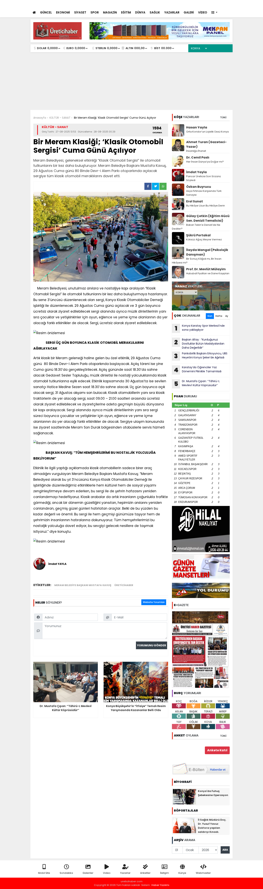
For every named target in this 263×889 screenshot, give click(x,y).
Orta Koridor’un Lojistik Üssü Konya (207, 131)
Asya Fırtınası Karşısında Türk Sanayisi (204, 193)
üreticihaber (123, 585)
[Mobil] (172, 4)
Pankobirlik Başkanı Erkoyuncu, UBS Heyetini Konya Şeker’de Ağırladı (200, 355)
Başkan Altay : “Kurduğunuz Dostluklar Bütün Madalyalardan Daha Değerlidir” (199, 344)
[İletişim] (188, 4)
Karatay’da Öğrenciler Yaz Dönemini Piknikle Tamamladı (197, 369)
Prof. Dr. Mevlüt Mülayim (206, 269)
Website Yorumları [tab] (154, 602)
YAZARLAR (171, 12)
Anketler (145, 873)
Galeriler (88, 873)
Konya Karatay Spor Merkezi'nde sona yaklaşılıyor (200, 328)
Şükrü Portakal (198, 235)
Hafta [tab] (218, 316)
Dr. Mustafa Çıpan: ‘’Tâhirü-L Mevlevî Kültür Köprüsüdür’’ (197, 383)
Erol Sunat (194, 201)
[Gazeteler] (210, 4)
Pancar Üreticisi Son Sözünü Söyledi (203, 178)
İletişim (164, 873)
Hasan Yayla (196, 127)
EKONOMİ (63, 12)
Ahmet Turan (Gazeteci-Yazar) (206, 144)
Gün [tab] (209, 316)
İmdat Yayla (196, 172)
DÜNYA (140, 12)
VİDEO (202, 12)
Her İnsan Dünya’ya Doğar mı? (205, 162)
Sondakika (66, 873)
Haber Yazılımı (160, 885)
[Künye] (218, 4)
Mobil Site (44, 873)
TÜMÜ (223, 117)
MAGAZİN (110, 12)
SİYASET (80, 12)
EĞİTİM (126, 12)
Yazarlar (125, 873)
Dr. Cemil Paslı (197, 157)
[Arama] (179, 4)
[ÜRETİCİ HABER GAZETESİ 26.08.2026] (201, 649)
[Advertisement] (131, 81)
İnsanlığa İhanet (196, 151)
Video (107, 873)
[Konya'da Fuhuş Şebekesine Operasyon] (184, 796)
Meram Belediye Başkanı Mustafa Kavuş (82, 585)
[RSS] (226, 4)
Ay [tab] (226, 316)
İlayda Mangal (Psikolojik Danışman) (207, 252)
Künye (182, 873)
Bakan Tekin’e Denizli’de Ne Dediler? (196, 227)
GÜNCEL (46, 12)
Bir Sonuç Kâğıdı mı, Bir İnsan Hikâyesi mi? (196, 260)
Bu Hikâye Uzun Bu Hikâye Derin (205, 205)
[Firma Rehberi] (196, 4)
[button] (214, 12)
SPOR (94, 12)
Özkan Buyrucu (198, 187)
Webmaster (203, 873)
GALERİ (189, 12)
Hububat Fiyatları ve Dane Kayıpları (207, 273)
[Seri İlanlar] (203, 4)
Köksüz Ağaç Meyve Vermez (204, 239)
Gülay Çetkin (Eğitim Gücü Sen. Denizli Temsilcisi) (207, 218)
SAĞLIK (155, 12)
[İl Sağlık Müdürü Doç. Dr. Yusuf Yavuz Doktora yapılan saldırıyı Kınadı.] (184, 825)
